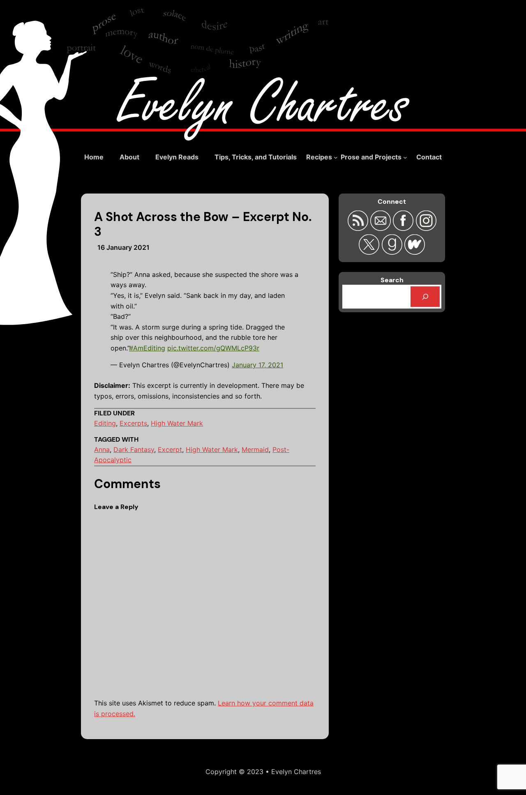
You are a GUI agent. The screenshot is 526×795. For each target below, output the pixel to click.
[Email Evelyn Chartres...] (381, 228)
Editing (105, 423)
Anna (102, 449)
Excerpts (133, 423)
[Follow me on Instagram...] (425, 228)
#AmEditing (147, 348)
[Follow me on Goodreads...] (392, 252)
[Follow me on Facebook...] (404, 228)
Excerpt (170, 449)
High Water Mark (177, 423)
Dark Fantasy (133, 449)
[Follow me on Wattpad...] (414, 252)
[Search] (425, 296)
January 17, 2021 (257, 365)
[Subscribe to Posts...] (358, 228)
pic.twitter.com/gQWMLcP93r (213, 348)
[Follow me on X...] (370, 252)
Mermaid (255, 449)
